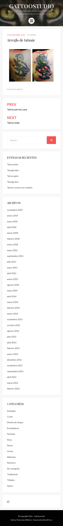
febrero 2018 (13, 238)
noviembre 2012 (14, 365)
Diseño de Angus (15, 422)
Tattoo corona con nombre (19, 187)
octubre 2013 (13, 325)
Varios (19, 89)
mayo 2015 (12, 267)
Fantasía (11, 434)
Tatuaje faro (13, 182)
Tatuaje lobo (13, 170)
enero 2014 (12, 313)
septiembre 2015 (15, 256)
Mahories (11, 457)
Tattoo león (12, 164)
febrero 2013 (13, 348)
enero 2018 (12, 244)
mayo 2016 (12, 250)
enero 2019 (12, 215)
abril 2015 (11, 273)
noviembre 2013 (14, 319)
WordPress (47, 520)
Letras (10, 451)
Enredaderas (13, 428)
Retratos (11, 462)
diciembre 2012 (14, 359)
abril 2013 (11, 342)
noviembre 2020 (14, 210)
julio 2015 (11, 261)
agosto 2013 (13, 331)
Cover (10, 416)
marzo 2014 (12, 302)
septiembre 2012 (15, 371)
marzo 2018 (12, 233)
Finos (9, 439)
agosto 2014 (13, 285)
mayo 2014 (12, 290)
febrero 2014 (13, 307)
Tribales (11, 480)
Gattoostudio (31, 6)
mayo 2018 (12, 221)
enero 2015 (12, 279)
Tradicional (12, 474)
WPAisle (28, 520)
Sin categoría (13, 468)
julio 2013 (11, 336)
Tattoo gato (13, 176)
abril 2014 (11, 296)
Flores (10, 445)
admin (33, 35)
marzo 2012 (12, 383)
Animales (11, 411)
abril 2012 (11, 377)
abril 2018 (11, 227)
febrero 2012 (13, 388)
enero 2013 (12, 354)
